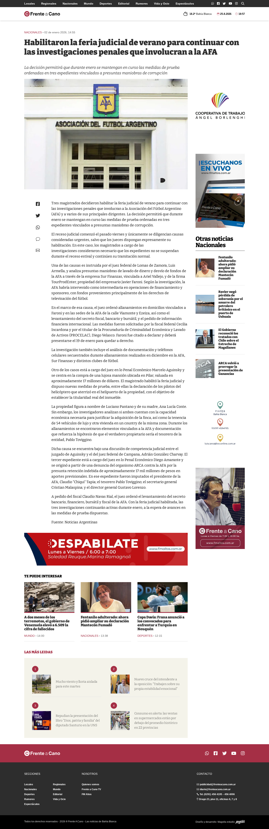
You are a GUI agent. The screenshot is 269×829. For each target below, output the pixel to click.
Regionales (48, 3)
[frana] (162, 597)
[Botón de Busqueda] (243, 4)
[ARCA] (205, 368)
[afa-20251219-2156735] (106, 134)
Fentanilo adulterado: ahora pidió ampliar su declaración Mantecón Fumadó (227, 267)
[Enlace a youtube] (230, 3)
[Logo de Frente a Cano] (42, 14)
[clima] (41, 684)
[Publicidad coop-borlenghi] (220, 105)
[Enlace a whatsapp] (212, 3)
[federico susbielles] (120, 684)
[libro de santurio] (41, 720)
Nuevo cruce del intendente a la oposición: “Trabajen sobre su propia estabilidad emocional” (157, 684)
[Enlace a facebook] (218, 3)
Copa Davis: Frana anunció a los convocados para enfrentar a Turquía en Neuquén (160, 623)
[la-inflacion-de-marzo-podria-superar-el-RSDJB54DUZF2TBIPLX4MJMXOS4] (120, 720)
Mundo (88, 3)
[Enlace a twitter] (224, 3)
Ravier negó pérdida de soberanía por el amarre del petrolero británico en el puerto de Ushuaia (230, 304)
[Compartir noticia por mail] (38, 250)
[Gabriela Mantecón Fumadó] (205, 268)
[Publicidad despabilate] (106, 549)
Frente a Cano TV (91, 789)
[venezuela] (49, 597)
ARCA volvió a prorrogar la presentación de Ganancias (230, 368)
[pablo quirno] (205, 338)
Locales (29, 3)
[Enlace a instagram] (236, 3)
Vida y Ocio (161, 3)
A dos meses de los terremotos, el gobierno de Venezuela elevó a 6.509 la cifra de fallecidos (47, 623)
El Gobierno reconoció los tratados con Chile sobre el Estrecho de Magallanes (228, 338)
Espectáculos (185, 3)
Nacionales (70, 3)
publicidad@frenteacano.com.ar (218, 784)
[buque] (205, 304)
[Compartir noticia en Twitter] (38, 216)
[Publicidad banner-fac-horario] (220, 508)
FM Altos (87, 794)
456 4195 (217, 794)
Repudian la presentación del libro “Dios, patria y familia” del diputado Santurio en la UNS (78, 720)
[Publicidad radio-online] (220, 191)
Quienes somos (90, 784)
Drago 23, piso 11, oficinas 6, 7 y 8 (218, 799)
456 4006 (229, 794)
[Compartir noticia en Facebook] (38, 204)
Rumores (142, 3)
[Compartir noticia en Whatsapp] (38, 227)
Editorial (123, 3)
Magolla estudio (226, 822)
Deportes (106, 3)
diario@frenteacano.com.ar (215, 789)
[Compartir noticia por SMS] (38, 239)
